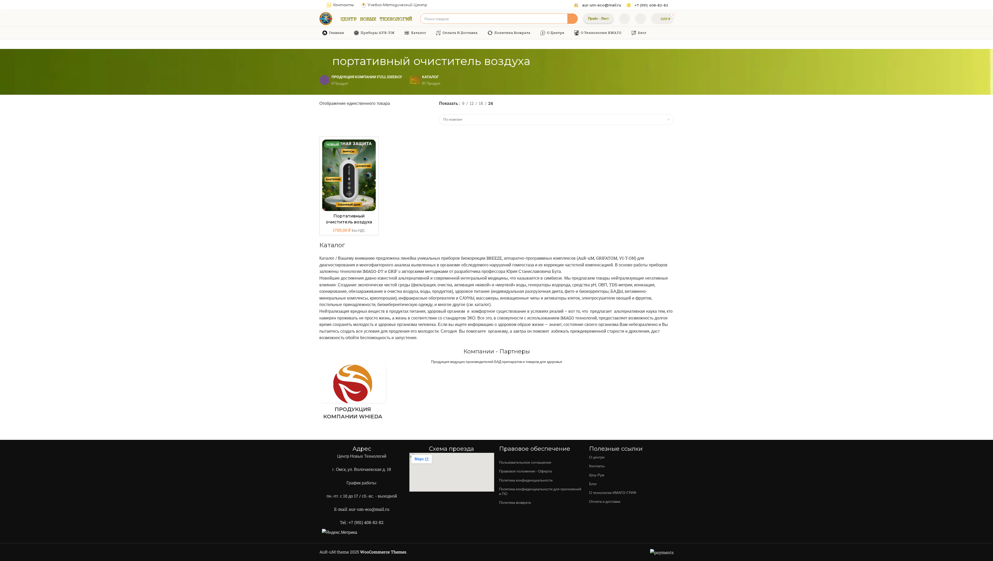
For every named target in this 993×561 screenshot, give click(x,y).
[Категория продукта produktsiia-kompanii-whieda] (352, 394)
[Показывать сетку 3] (452, 110)
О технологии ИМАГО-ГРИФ (612, 492)
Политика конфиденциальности (526, 480)
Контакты (597, 465)
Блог (593, 483)
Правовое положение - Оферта (525, 471)
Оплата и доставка (604, 501)
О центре (597, 457)
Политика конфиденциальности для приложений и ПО (540, 491)
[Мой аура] (641, 18)
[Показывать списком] (442, 110)
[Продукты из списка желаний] (624, 18)
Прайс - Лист (598, 18)
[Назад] (325, 61)
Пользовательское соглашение (525, 462)
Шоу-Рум (596, 474)
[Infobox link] (597, 5)
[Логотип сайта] (325, 18)
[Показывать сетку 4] (461, 110)
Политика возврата (515, 502)
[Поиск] (572, 18)
